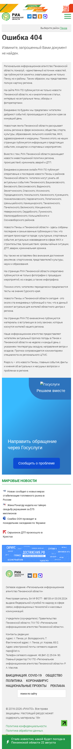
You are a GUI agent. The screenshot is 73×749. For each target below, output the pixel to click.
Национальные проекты (26, 686)
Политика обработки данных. (24, 730)
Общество (54, 675)
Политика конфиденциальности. (26, 726)
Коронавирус (37, 680)
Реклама (57, 686)
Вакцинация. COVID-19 (24, 675)
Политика (14, 680)
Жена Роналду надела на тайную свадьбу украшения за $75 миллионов (24, 509)
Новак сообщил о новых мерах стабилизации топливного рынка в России (24, 495)
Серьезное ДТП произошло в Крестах (23, 534)
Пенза (63, 28)
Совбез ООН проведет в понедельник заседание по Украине (24, 520)
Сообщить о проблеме (36, 463)
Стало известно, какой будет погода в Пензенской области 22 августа (38, 740)
